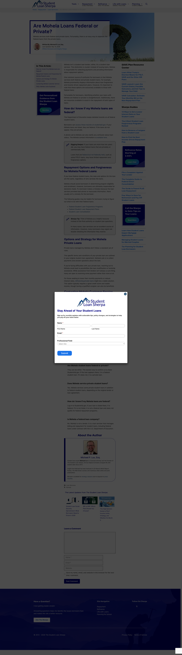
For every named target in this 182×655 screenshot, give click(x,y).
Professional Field (64, 341)
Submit (64, 353)
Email (60, 333)
